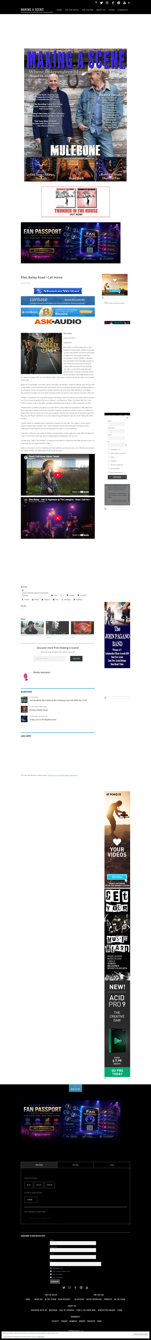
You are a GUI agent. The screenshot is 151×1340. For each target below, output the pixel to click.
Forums (64, 1321)
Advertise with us (39, 1310)
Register (91, 1321)
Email (51, 1254)
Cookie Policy (40, 1337)
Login (99, 1321)
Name (52, 1240)
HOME (59, 10)
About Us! (101, 10)
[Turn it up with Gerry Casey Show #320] (82, 627)
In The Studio (50, 1299)
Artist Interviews (94, 1299)
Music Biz (39, 1299)
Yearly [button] (112, 1165)
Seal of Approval (66, 1310)
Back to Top (75, 1089)
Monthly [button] (75, 1165)
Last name (53, 1247)
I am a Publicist (57, 1277)
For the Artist (72, 10)
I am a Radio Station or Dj (60, 1271)
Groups (82, 1321)
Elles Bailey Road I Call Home (41, 277)
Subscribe (76, 658)
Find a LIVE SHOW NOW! (86, 1310)
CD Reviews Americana (38, 707)
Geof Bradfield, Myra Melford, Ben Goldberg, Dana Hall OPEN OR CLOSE (58, 700)
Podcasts (108, 1299)
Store (112, 10)
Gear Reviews (64, 1299)
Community (123, 10)
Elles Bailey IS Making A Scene (31, 635)
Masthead (53, 1310)
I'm (51, 1261)
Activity (55, 1321)
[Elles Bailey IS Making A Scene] (32, 627)
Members (73, 1321)
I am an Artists (57, 1274)
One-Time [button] (39, 1165)
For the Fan (87, 10)
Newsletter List (57, 1268)
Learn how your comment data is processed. (63, 775)
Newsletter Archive (106, 1310)
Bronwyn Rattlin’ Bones (39, 710)
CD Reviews (34, 697)
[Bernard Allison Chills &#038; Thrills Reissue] (57, 627)
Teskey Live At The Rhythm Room (43, 719)
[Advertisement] (75, 29)
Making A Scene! (74, 1330)
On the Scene (119, 1299)
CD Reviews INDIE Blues (38, 716)
